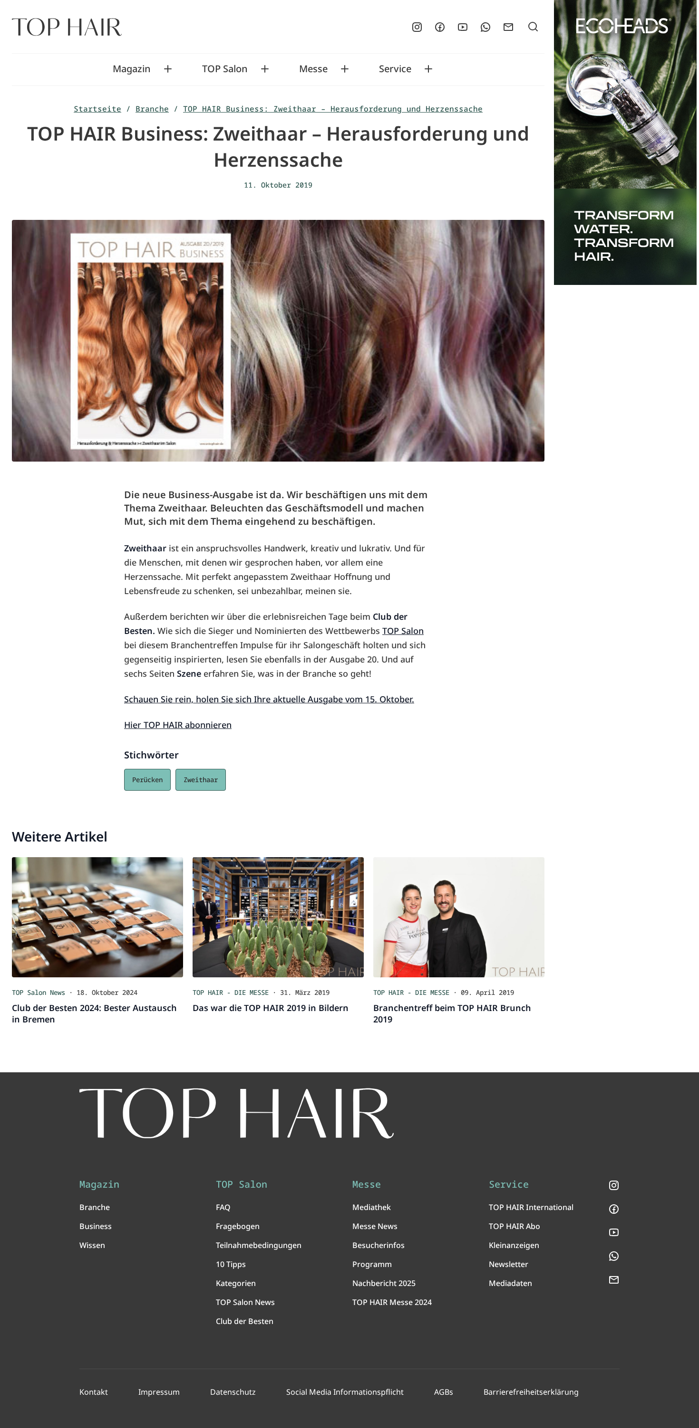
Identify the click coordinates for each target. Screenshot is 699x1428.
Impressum (159, 1392)
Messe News (375, 1226)
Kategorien (236, 1283)
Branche (152, 109)
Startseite (97, 109)
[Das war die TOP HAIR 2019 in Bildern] (278, 917)
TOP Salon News (245, 1302)
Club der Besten (244, 1321)
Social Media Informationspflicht (345, 1392)
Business (95, 1226)
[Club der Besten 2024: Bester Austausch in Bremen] (97, 917)
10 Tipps (231, 1264)
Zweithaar (201, 779)
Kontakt (93, 1392)
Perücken (147, 779)
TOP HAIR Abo (514, 1226)
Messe (313, 69)
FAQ (223, 1207)
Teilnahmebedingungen (258, 1245)
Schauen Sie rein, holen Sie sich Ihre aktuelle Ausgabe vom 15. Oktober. (269, 699)
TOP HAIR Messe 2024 (392, 1302)
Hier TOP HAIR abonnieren (178, 724)
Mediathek (371, 1207)
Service (395, 69)
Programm (372, 1264)
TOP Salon (225, 69)
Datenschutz (233, 1392)
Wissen (92, 1245)
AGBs (443, 1392)
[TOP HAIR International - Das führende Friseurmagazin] (236, 1113)
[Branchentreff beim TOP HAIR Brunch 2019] (458, 917)
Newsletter (508, 1264)
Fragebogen (238, 1226)
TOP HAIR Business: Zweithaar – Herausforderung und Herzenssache (333, 109)
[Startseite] (67, 27)
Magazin (132, 69)
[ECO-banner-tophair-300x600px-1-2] (625, 142)
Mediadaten (510, 1283)
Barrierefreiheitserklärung (531, 1392)
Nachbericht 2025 (384, 1283)
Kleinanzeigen (514, 1245)
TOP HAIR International (531, 1207)
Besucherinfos (378, 1245)
